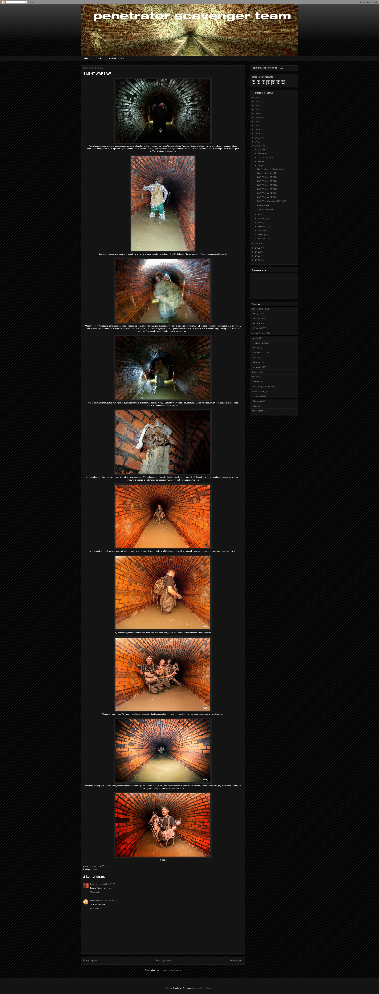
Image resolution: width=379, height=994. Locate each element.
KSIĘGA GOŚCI (116, 58)
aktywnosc (257, 401)
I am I (92, 884)
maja (260, 222)
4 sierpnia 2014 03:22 (105, 884)
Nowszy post (90, 960)
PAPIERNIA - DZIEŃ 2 (267, 193)
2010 (258, 256)
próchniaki (257, 328)
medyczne (257, 367)
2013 (258, 244)
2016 (258, 138)
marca (261, 230)
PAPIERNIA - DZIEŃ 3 (267, 189)
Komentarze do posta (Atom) (168, 970)
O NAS (99, 58)
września (262, 161)
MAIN (86, 58)
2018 (258, 129)
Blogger (209, 988)
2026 (258, 97)
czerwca (262, 218)
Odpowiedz (95, 892)
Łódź (254, 357)
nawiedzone (257, 411)
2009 (258, 260)
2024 (258, 105)
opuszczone (257, 309)
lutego (261, 234)
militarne (256, 362)
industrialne (257, 318)
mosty (255, 347)
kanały (94, 869)
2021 (258, 117)
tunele (255, 338)
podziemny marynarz (262, 386)
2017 (258, 133)
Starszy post (236, 960)
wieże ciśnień (258, 391)
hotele (255, 406)
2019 (258, 125)
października (264, 157)
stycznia (262, 238)
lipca (260, 214)
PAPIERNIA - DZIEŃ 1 (267, 197)
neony (255, 377)
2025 (258, 101)
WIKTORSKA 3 (264, 205)
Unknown (94, 900)
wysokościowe (258, 333)
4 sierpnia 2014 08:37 (109, 900)
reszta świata (258, 352)
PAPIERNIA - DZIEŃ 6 (267, 177)
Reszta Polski (258, 343)
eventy (255, 372)
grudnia (261, 149)
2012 (258, 248)
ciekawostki (257, 396)
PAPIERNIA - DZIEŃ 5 (267, 181)
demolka (256, 323)
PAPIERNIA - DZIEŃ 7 (267, 173)
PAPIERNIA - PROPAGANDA (270, 169)
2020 (258, 121)
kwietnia (262, 226)
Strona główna (163, 960)
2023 (258, 109)
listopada (262, 153)
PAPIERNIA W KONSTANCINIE (271, 201)
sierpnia (262, 165)
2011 (257, 252)
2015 (258, 142)
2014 (258, 146)
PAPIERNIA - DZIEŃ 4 (267, 185)
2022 (258, 113)
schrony (255, 381)
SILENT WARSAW (265, 209)
